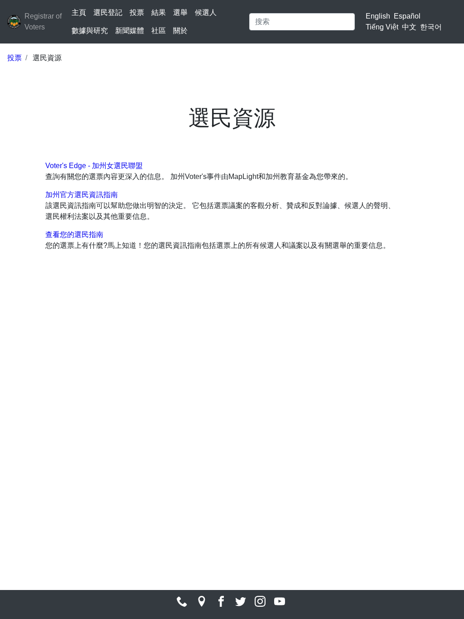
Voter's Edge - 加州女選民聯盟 (94, 165)
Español (407, 16)
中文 (409, 27)
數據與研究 (90, 30)
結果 (158, 12)
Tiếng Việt (382, 27)
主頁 (79, 12)
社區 (158, 30)
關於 (180, 30)
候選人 (206, 12)
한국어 (431, 27)
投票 (137, 12)
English (378, 16)
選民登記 (107, 12)
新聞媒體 (129, 30)
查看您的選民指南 (74, 234)
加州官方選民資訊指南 (81, 194)
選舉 (180, 12)
